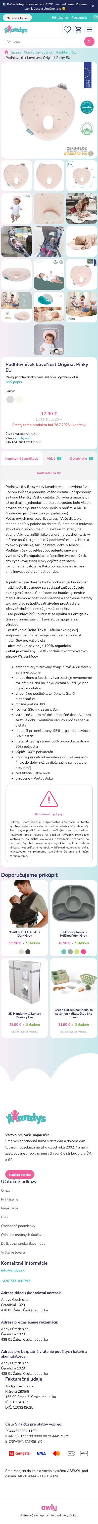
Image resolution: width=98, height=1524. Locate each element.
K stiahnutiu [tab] (81, 459)
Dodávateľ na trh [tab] (49, 473)
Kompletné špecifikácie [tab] (21, 459)
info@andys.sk (13, 1270)
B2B (4, 1217)
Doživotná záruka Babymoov (23, 1243)
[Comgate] (49, 1453)
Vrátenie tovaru (13, 1252)
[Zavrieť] (93, 7)
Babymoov (24, 438)
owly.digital (70, 1515)
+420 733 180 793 (15, 1281)
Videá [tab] (53, 459)
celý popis (14, 382)
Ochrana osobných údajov (21, 1234)
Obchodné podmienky (18, 1225)
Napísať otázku (17, 18)
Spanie (16, 52)
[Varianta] (10, 399)
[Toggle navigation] (89, 29)
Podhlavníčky (66, 52)
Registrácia (79, 18)
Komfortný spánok (38, 52)
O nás (5, 1190)
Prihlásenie (60, 18)
